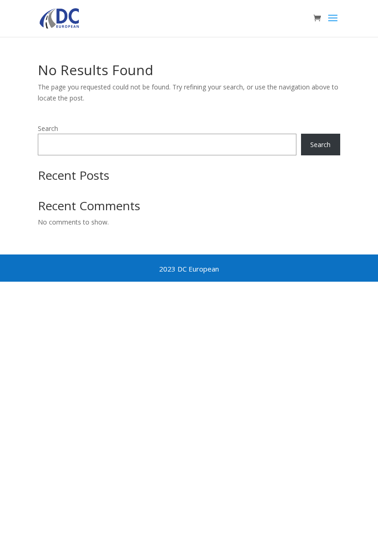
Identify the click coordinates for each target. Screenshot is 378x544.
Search (48, 128)
